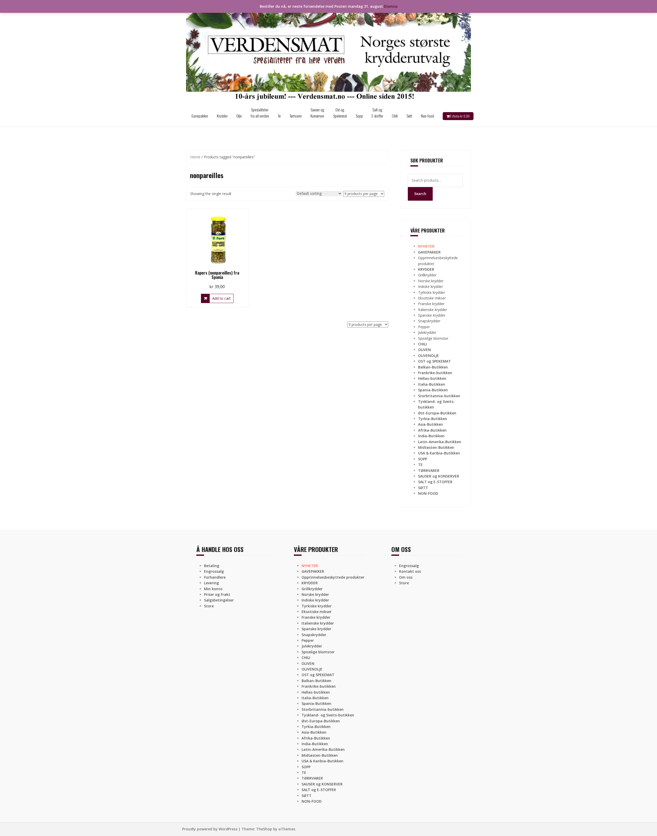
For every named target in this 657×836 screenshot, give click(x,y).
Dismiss (391, 6)
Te (279, 116)
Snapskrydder (429, 320)
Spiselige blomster (433, 338)
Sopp (359, 116)
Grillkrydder (427, 275)
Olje (239, 116)
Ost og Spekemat (340, 113)
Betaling (211, 565)
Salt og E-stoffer (377, 113)
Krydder (222, 116)
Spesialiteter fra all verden (259, 113)
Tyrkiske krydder (431, 292)
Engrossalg (214, 571)
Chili (395, 116)
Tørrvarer (295, 116)
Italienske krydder (432, 309)
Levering (211, 582)
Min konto (213, 588)
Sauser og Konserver (317, 113)
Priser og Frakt (217, 594)
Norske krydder (430, 280)
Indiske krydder (430, 286)
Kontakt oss (410, 571)
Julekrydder (427, 332)
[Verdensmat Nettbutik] (328, 52)
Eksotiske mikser (432, 298)
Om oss (405, 577)
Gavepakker (199, 116)
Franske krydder (431, 303)
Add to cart (221, 298)
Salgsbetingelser (219, 600)
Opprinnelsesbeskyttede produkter (333, 577)
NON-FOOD (428, 493)
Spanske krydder (431, 315)
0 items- (460, 116)
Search (420, 193)
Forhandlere (215, 577)
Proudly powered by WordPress (209, 829)
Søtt (409, 116)
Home (195, 156)
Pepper (424, 326)
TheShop (264, 829)
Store (209, 606)
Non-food (427, 116)
